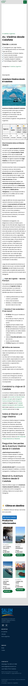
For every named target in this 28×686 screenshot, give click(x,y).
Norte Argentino (5, 636)
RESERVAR (7, 555)
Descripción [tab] (6, 75)
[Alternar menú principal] (25, 2)
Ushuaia (3, 634)
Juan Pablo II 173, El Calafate (8, 669)
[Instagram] (2, 625)
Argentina (12, 33)
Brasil (2, 648)
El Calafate (5, 33)
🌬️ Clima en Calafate (9, 517)
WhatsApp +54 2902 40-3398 (9, 664)
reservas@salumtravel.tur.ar (8, 666)
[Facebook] (6, 625)
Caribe (3, 650)
